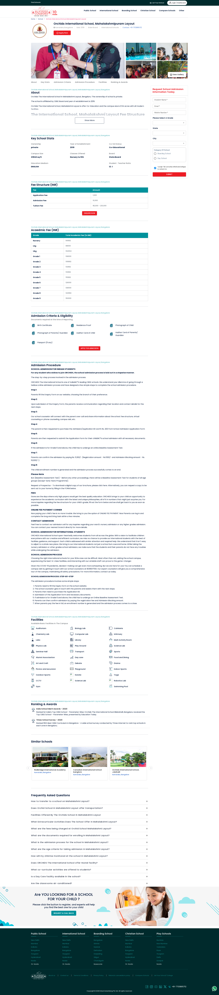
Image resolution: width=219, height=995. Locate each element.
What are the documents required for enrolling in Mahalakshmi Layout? (70, 835)
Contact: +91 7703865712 (132, 27)
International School (109, 10)
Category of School (162, 150)
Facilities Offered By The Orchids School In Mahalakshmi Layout (66, 814)
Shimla (96, 943)
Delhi (159, 957)
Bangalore (35, 950)
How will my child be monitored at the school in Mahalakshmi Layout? (69, 856)
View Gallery (178, 74)
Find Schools (35, 2)
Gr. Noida (35, 964)
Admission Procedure (85, 82)
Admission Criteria (62, 82)
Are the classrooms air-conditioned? (51, 883)
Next (151, 768)
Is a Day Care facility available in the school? (56, 876)
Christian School (147, 10)
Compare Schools (167, 10)
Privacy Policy (98, 975)
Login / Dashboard (179, 3)
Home (33, 19)
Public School (90, 10)
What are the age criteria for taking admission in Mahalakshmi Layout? (70, 849)
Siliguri (96, 957)
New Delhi (35, 940)
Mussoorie (98, 964)
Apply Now (63, 33)
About (34, 82)
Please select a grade (163, 118)
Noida (33, 960)
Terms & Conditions (81, 975)
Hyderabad (35, 957)
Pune (159, 950)
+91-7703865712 (178, 986)
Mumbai (34, 943)
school (40, 19)
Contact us (64, 975)
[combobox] (167, 122)
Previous (28, 768)
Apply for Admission (90, 348)
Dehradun (98, 950)
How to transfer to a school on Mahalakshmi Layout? (60, 801)
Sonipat (160, 960)
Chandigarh (99, 960)
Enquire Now (89, 213)
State (155, 128)
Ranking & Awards (119, 82)
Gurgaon (34, 954)
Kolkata (34, 947)
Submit (169, 174)
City (154, 138)
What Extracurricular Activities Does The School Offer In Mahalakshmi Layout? (74, 821)
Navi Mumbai (162, 943)
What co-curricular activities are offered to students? (61, 869)
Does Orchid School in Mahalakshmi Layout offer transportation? (67, 808)
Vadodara (161, 947)
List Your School (158, 3)
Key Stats (45, 82)
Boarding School (129, 10)
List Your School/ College (163, 975)
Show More (90, 120)
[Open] (183, 122)
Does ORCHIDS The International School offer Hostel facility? (64, 862)
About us (52, 975)
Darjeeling (98, 954)
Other (181, 10)
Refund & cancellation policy (119, 975)
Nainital (97, 947)
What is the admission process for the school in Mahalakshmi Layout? (69, 842)
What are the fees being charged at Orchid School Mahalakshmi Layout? (71, 828)
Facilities (103, 82)
